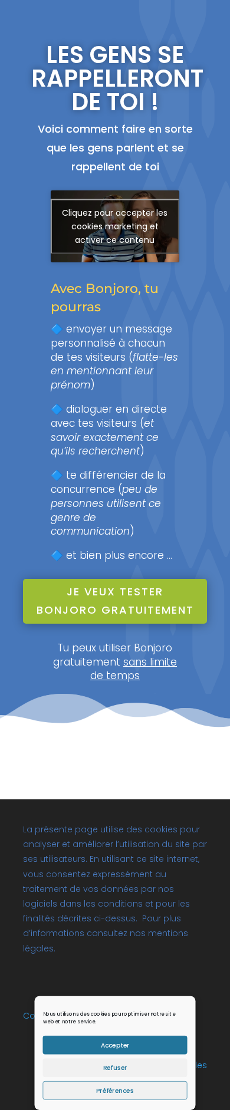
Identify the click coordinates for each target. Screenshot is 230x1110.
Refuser (115, 1067)
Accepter (115, 1044)
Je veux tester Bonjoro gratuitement (115, 600)
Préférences (115, 1090)
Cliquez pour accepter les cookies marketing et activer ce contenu (114, 226)
